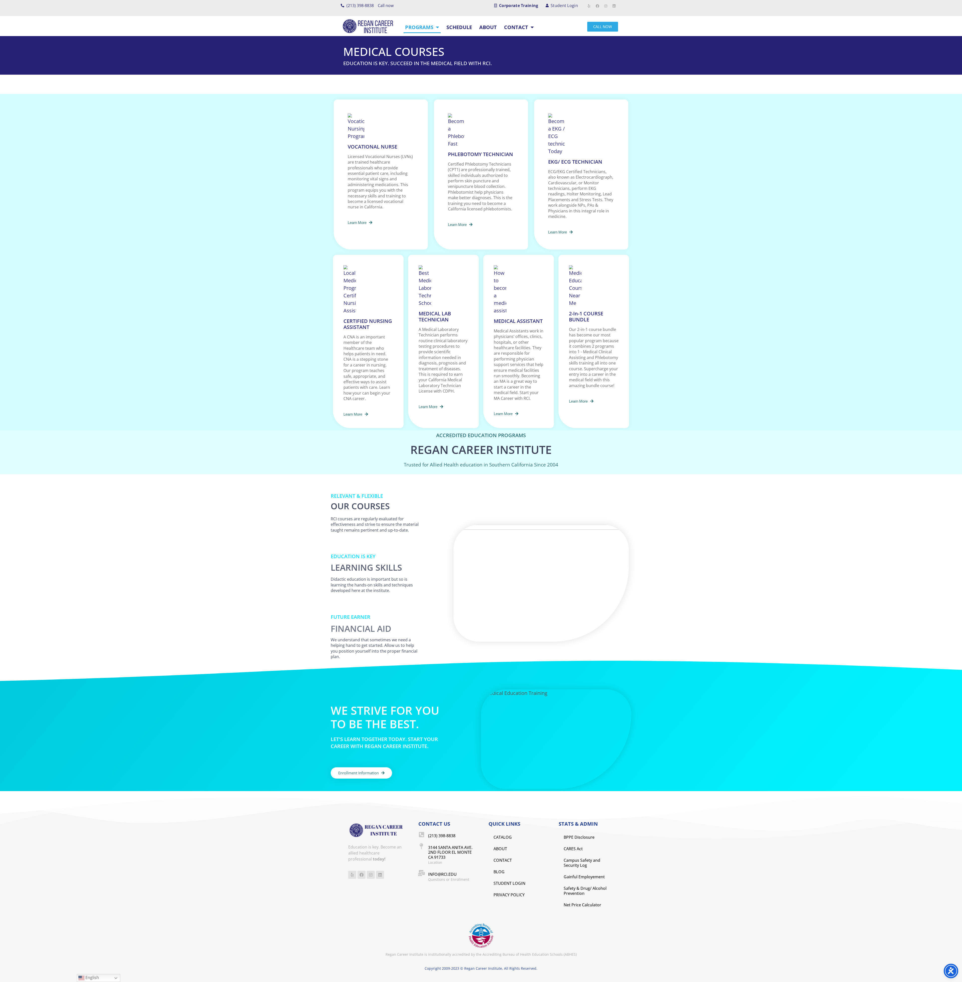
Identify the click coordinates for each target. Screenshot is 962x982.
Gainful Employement (584, 877)
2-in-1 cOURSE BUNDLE (586, 316)
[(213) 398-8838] (421, 834)
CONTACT (516, 27)
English (91, 977)
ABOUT (488, 27)
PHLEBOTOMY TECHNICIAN (480, 154)
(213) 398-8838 (441, 835)
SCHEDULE (459, 27)
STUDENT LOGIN (509, 883)
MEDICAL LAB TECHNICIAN (435, 316)
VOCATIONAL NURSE (372, 146)
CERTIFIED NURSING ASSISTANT (367, 324)
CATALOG (503, 837)
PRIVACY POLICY (509, 895)
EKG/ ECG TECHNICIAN (575, 161)
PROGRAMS (419, 27)
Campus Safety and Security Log (582, 862)
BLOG (499, 872)
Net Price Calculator (582, 905)
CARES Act (573, 848)
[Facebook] (597, 6)
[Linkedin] (614, 6)
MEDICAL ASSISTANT (518, 321)
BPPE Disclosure (579, 837)
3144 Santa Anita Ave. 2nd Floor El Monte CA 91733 (450, 852)
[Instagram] (605, 6)
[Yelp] (589, 6)
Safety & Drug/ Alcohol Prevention (585, 891)
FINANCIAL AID (361, 628)
